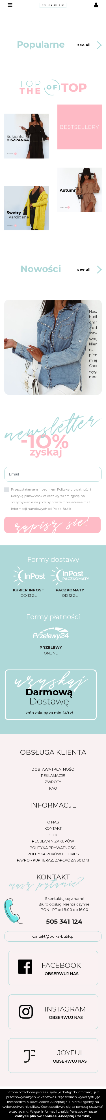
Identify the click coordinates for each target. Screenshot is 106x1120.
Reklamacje (53, 775)
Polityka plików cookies (53, 854)
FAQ (53, 788)
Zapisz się (52, 524)
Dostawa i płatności (53, 769)
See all (83, 45)
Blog (53, 835)
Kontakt (53, 828)
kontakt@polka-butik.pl (53, 936)
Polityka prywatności (53, 848)
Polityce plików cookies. (35, 1116)
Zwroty (53, 782)
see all (83, 269)
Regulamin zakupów (53, 841)
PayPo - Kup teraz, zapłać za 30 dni (53, 860)
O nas (53, 822)
